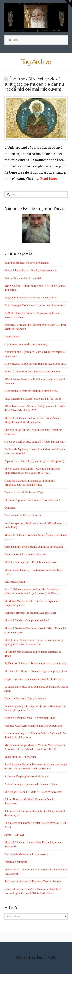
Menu (15, 39)
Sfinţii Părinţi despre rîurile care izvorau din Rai (30, 297)
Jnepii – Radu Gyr (14, 834)
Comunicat (10, 507)
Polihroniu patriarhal (15, 861)
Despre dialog (11, 336)
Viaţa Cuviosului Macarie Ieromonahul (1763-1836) (32, 398)
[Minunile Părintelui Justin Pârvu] (36, 228)
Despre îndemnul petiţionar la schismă (25, 554)
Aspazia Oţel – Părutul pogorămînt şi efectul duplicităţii (34, 461)
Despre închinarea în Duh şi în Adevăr (25, 698)
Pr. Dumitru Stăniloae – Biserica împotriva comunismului (35, 663)
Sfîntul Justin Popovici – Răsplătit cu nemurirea (30, 562)
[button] (68, 3)
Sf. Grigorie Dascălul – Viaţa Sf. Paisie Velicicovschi (33, 791)
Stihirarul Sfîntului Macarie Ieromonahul (26, 262)
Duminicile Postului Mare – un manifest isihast (29, 717)
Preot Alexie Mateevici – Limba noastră (26, 854)
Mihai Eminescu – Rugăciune (20, 756)
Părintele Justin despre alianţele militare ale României (33, 725)
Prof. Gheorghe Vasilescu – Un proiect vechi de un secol (35, 305)
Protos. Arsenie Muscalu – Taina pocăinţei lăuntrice (32, 371)
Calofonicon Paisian (15, 581)
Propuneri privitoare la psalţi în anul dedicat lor (30, 612)
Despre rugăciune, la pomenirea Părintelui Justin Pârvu (34, 679)
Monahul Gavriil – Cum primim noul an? (26, 620)
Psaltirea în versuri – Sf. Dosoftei (22, 278)
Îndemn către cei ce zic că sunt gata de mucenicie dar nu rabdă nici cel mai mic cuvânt (34, 84)
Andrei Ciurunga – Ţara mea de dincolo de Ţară (30, 784)
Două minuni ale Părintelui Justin (22, 515)
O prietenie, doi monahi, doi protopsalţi (26, 344)
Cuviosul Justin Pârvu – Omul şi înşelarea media (30, 270)
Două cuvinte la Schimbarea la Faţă (23, 492)
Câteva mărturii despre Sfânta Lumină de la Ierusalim (33, 546)
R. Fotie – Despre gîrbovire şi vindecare (26, 776)
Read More (48, 179)
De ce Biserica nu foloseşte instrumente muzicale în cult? (35, 363)
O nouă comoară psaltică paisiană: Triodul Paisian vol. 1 (35, 441)
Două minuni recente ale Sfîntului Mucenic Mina (31, 391)
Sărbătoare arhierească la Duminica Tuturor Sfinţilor (33, 881)
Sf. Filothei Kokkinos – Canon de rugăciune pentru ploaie (35, 671)
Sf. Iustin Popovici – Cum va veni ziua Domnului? (32, 500)
